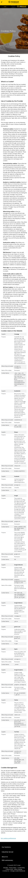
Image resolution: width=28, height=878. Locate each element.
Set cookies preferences (8, 838)
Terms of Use (9, 869)
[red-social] (13, 874)
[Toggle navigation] (25, 2)
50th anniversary (7, 860)
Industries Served (7, 852)
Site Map (5, 868)
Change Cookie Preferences (17, 871)
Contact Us (6, 871)
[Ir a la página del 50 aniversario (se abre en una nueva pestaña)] (14, 6)
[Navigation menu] (1, 2)
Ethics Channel (18, 869)
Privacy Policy (12, 868)
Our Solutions (6, 847)
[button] (25, 847)
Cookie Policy (21, 868)
